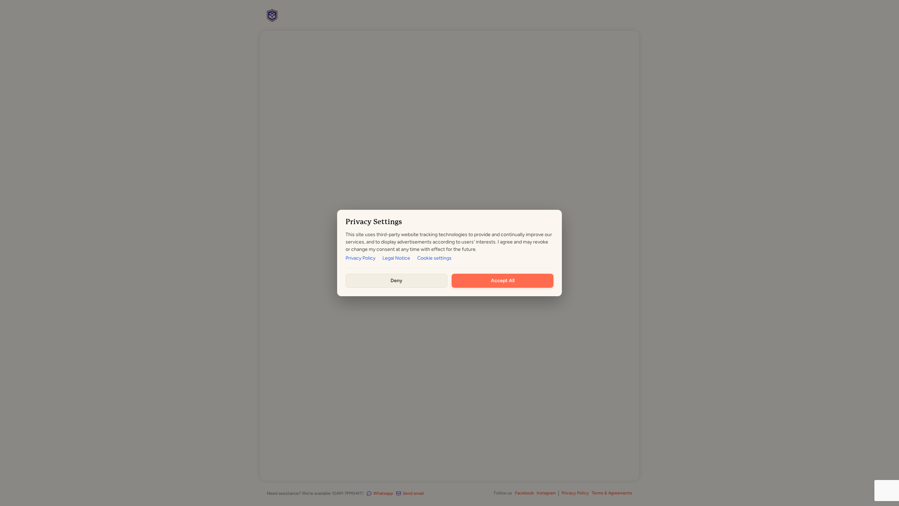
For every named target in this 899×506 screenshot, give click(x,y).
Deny (396, 281)
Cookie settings (434, 258)
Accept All (502, 281)
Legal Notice (396, 258)
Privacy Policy (360, 258)
